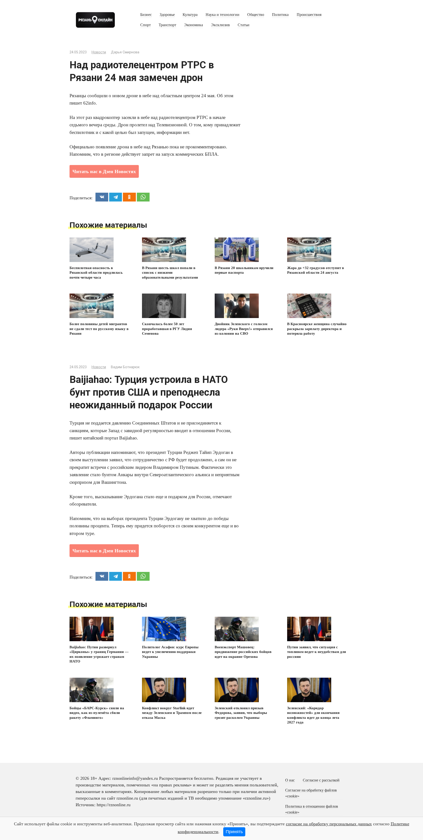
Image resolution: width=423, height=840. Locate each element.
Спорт (145, 25)
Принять (234, 831)
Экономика (193, 25)
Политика (280, 14)
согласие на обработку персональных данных (329, 823)
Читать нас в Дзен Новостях (104, 171)
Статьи (243, 25)
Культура (190, 14)
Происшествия (309, 14)
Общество (255, 14)
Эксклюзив (220, 25)
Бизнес (146, 14)
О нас (290, 780)
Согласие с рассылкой (321, 780)
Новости (99, 52)
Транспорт (167, 25)
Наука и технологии (222, 14)
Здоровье (167, 14)
